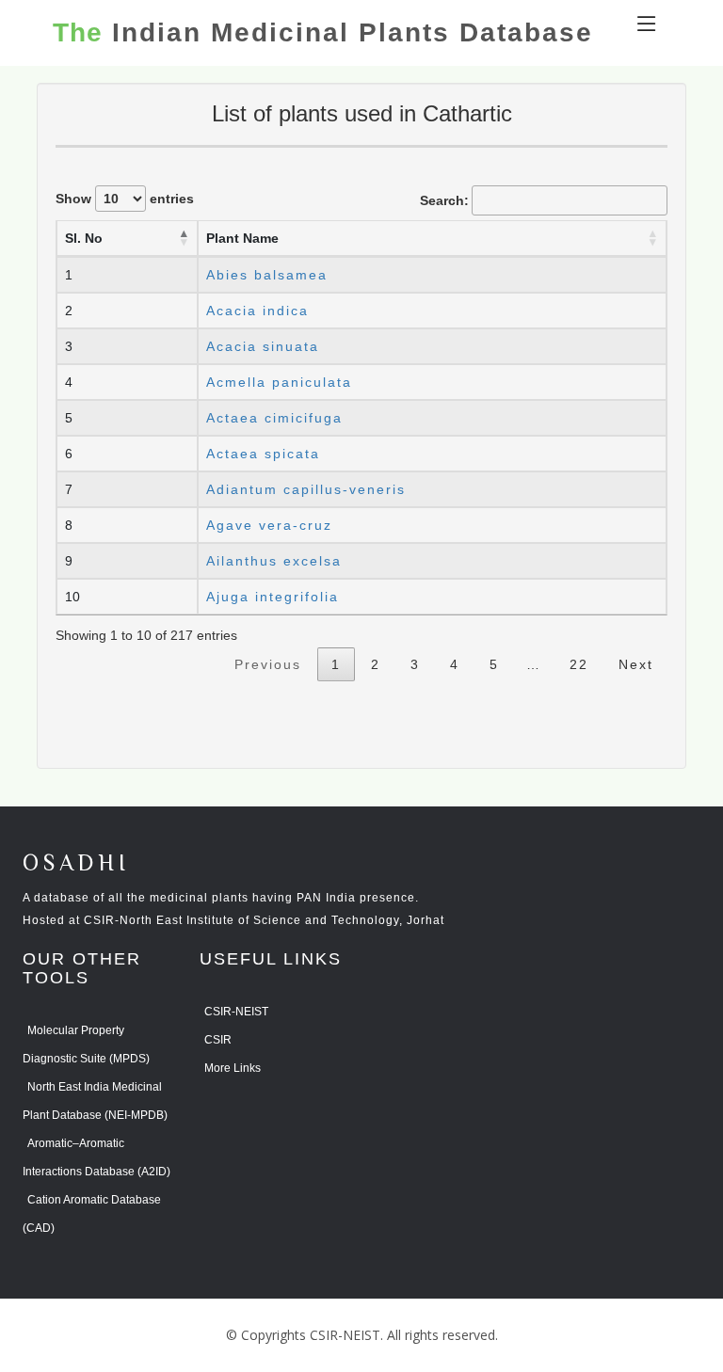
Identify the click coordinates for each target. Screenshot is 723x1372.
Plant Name (242, 238)
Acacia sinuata (262, 346)
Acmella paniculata (279, 382)
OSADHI (76, 864)
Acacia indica (257, 310)
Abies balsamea (267, 274)
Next (636, 664)
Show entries (125, 198)
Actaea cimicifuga (274, 417)
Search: (444, 200)
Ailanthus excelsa (274, 560)
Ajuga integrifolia (272, 596)
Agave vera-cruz (269, 525)
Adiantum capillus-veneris (306, 489)
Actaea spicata (263, 453)
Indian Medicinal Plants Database (323, 33)
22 (579, 664)
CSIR (218, 1039)
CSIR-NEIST (236, 1011)
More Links (232, 1068)
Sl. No (84, 238)
